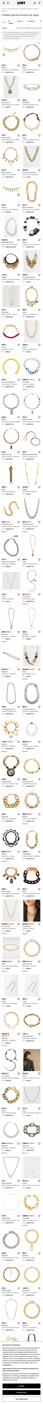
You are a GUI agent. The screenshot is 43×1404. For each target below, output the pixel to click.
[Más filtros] (4, 22)
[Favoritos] (39, 3)
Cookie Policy (7, 1365)
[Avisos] (35, 3)
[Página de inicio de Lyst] (21, 3)
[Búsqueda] (8, 3)
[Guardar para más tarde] (18, 65)
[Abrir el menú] (4, 3)
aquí (17, 38)
